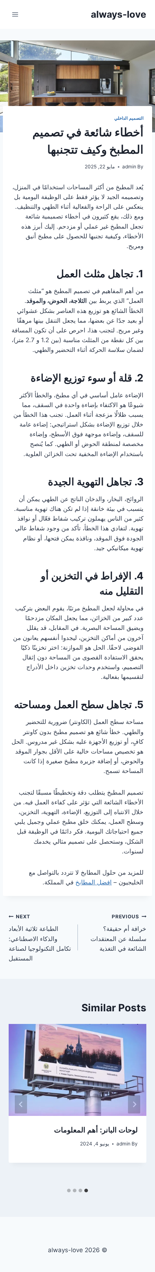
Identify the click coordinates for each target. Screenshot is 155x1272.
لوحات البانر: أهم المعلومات (96, 1130)
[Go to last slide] (134, 1104)
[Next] (21, 1104)
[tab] (86, 1190)
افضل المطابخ (93, 882)
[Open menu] (15, 14)
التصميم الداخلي (128, 118)
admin (129, 166)
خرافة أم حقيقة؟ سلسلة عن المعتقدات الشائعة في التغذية (118, 933)
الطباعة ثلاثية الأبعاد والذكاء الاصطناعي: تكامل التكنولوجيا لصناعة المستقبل (40, 938)
